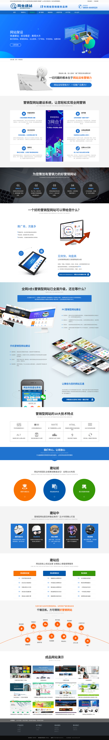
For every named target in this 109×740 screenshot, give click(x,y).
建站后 (54, 560)
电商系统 (50, 12)
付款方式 (75, 729)
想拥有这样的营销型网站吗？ (72, 274)
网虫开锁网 (25, 720)
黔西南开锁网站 (32, 720)
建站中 (54, 513)
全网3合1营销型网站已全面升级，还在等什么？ (54, 289)
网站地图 (90, 1)
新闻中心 (23, 12)
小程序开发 (59, 12)
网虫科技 (34, 737)
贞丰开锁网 (19, 720)
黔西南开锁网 (40, 720)
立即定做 (15, 45)
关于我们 (38, 727)
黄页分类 (56, 729)
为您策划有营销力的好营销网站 (54, 174)
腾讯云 (47, 737)
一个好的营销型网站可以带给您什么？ (54, 210)
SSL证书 (76, 12)
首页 (14, 12)
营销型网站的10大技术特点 (54, 414)
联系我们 (75, 727)
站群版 (19, 729)
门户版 (19, 727)
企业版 (19, 731)
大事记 (37, 729)
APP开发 (67, 12)
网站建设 (32, 12)
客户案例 (41, 12)
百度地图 (96, 1)
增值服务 (56, 727)
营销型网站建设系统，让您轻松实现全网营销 (54, 102)
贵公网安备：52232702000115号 (73, 737)
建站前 (54, 468)
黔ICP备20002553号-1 (59, 737)
